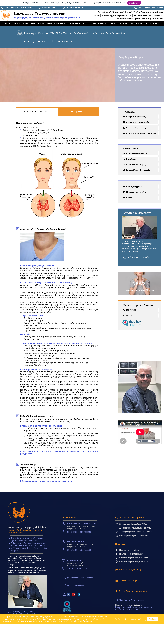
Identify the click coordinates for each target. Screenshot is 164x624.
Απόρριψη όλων (137, 619)
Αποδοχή (152, 619)
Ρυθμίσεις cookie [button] (120, 619)
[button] (21, 23)
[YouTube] (73, 594)
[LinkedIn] (79, 594)
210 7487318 (73, 532)
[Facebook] (68, 594)
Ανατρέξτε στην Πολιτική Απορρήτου (76, 621)
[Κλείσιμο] (161, 619)
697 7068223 (85, 532)
